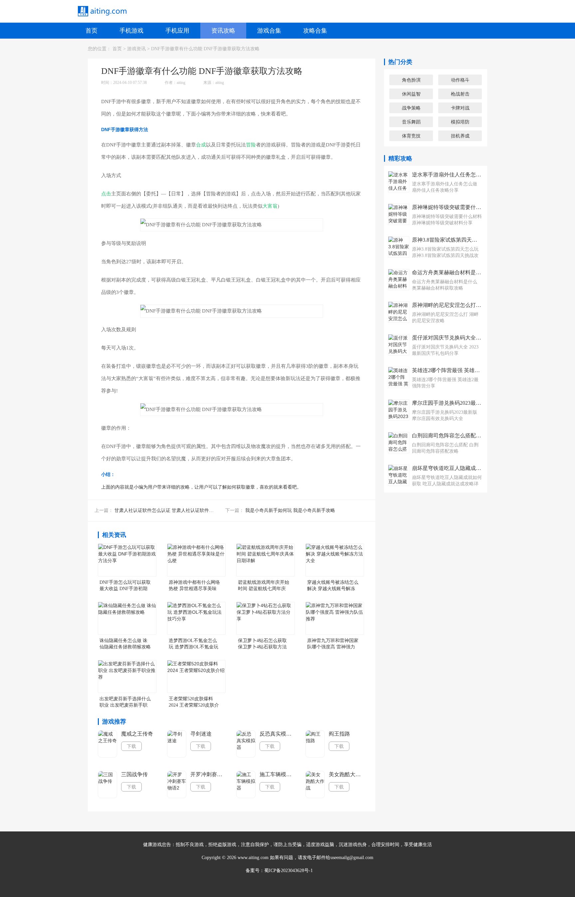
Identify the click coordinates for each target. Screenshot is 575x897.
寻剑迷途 (201, 734)
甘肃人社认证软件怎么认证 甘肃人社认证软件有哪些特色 (173, 510)
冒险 (251, 144)
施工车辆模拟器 (277, 774)
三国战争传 (134, 774)
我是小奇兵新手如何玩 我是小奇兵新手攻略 (290, 510)
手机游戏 (131, 30)
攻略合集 (315, 30)
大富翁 (270, 206)
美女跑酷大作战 (347, 774)
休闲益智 (411, 94)
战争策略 (411, 108)
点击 (106, 193)
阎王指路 (339, 734)
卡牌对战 (460, 108)
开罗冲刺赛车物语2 (208, 774)
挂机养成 (460, 135)
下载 (131, 746)
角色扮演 (411, 80)
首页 (91, 30)
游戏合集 (269, 30)
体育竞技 (411, 135)
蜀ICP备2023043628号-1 (288, 870)
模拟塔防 (460, 121)
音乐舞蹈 (411, 121)
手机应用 (177, 30)
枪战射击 (460, 94)
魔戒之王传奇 (137, 734)
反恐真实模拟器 (277, 734)
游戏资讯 (136, 48)
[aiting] (102, 11)
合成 (201, 144)
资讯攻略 (223, 30)
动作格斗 (460, 80)
